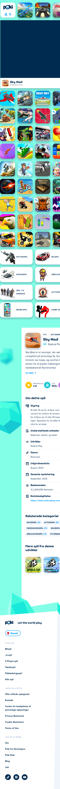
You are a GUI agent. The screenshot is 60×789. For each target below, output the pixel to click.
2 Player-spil (11, 661)
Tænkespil (10, 667)
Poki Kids (10, 755)
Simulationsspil (36, 534)
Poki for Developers (15, 749)
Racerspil (33, 523)
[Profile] (6, 14)
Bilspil (8, 649)
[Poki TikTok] (8, 777)
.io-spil (8, 655)
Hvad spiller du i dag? (10, 14)
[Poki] (8, 7)
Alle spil (9, 679)
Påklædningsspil (13, 673)
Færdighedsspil (37, 528)
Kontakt (9, 700)
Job (7, 767)
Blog (7, 761)
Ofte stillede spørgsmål (17, 694)
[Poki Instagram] (16, 777)
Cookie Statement (14, 722)
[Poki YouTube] (25, 777)
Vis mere (29, 373)
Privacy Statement (14, 716)
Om (7, 743)
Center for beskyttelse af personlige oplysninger (18, 708)
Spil (45, 335)
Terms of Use (12, 728)
